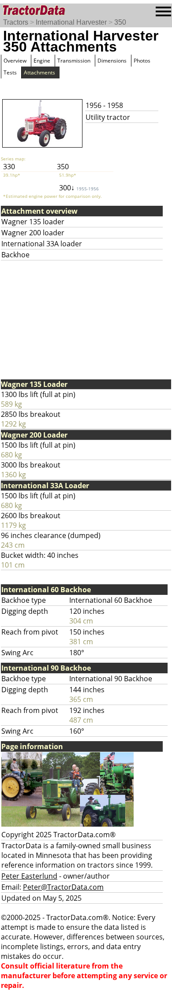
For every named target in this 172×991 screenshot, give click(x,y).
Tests (10, 72)
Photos (142, 60)
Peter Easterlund (29, 876)
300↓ (79, 188)
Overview (15, 60)
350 (120, 22)
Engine (42, 60)
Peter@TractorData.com (63, 887)
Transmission (73, 60)
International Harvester (71, 22)
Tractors (15, 22)
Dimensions (112, 60)
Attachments (39, 72)
